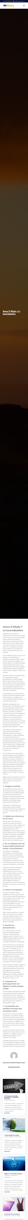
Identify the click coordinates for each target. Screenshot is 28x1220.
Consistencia (7, 1175)
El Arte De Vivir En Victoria (12, 1214)
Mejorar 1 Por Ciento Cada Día (13, 1174)
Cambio (6, 1100)
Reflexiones (18, 1136)
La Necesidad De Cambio (11, 1135)
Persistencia (7, 1177)
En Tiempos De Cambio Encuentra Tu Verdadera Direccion (11, 1097)
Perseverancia (8, 1215)
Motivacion (12, 1100)
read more (7, 1113)
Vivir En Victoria (16, 1215)
